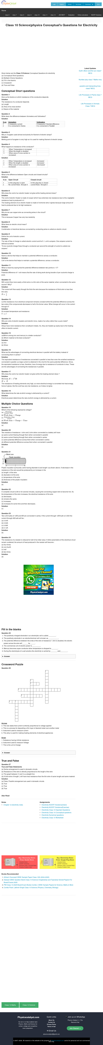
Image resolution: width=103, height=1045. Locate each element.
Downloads (88, 4)
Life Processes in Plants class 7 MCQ (90, 96)
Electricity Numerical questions (53, 815)
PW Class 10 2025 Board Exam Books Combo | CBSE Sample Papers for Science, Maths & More (38, 885)
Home (4, 10)
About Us (51, 1020)
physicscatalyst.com (57, 1040)
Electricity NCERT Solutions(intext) (54, 805)
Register (62, 4)
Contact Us (51, 1022)
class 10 (37, 15)
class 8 (22, 15)
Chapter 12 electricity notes (13, 805)
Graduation (71, 15)
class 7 (14, 15)
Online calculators (83, 15)
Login (54, 4)
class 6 (7, 15)
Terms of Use (51, 1026)
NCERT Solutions (96, 15)
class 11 (45, 15)
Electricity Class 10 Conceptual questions (56, 812)
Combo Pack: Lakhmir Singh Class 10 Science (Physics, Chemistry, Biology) (31, 887)
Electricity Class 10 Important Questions (56, 810)
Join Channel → (75, 1028)
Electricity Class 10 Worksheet (52, 817)
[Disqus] (39, 922)
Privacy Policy (51, 1024)
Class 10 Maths (10, 1005)
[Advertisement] (51, 49)
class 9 (29, 15)
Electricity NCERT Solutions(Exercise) (55, 807)
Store (98, 4)
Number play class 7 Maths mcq (90, 79)
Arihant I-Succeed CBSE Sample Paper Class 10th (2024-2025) (26, 877)
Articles (70, 4)
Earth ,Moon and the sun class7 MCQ (90, 72)
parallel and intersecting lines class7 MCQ (90, 87)
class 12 (53, 15)
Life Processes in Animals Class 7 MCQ (90, 104)
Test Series (78, 4)
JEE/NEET (62, 15)
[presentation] (4, 294)
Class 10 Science (29, 1005)
